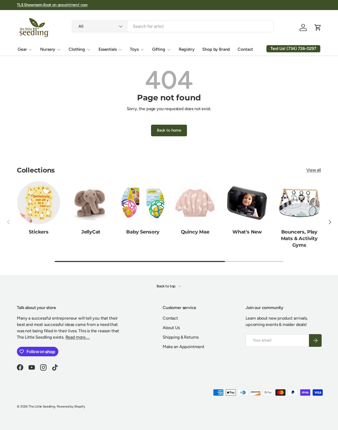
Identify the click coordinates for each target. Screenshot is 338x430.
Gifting (158, 49)
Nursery (47, 49)
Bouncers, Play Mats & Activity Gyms (299, 238)
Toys (134, 49)
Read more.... (77, 337)
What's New (247, 232)
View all (313, 169)
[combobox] (172, 26)
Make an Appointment (183, 346)
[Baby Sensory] (143, 202)
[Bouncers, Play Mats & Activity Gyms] (299, 202)
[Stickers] (38, 202)
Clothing (77, 49)
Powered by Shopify (71, 406)
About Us (171, 327)
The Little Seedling (42, 406)
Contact (245, 49)
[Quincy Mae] (195, 202)
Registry (187, 49)
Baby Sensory (142, 232)
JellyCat (91, 232)
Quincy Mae (195, 232)
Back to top (166, 286)
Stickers (39, 232)
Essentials (107, 49)
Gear (22, 49)
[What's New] (247, 202)
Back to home (169, 130)
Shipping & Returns (181, 337)
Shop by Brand (216, 49)
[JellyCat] (90, 202)
